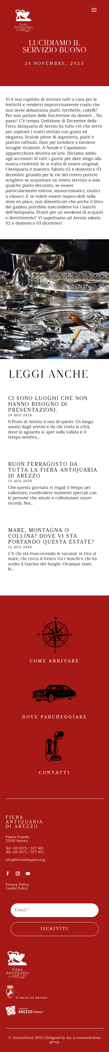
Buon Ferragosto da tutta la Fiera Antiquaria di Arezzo (53, 470)
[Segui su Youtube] (28, 873)
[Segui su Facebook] (8, 873)
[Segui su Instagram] (18, 873)
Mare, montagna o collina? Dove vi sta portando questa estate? (51, 536)
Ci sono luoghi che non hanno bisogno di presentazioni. (48, 404)
